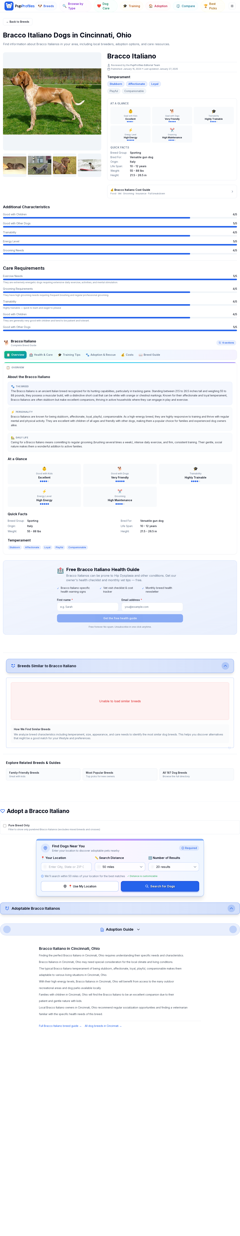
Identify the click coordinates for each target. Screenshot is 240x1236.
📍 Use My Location (82, 886)
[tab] (15, 355)
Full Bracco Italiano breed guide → (60, 1025)
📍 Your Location (53, 858)
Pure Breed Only (19, 825)
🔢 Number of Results (164, 858)
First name (65, 599)
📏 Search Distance (109, 858)
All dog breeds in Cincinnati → (103, 1025)
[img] (9, 5)
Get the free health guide (120, 618)
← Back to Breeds (17, 21)
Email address (132, 599)
